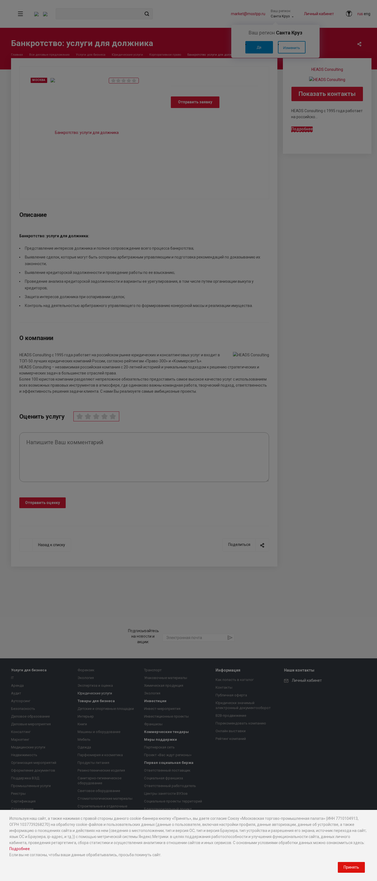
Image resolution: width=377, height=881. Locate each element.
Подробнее (19, 849)
